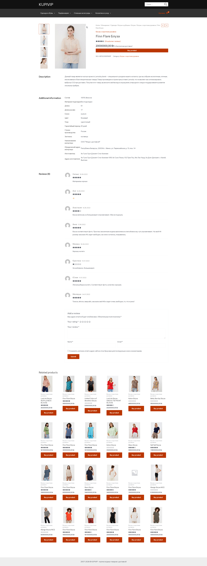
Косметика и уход (102, 13)
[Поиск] (166, 4)
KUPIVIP (46, 4)
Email (120, 342)
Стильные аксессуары (82, 13)
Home (98, 25)
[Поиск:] (155, 4)
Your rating (73, 321)
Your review (73, 327)
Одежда (114, 25)
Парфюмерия (63, 13)
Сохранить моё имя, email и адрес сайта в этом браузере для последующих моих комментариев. (105, 351)
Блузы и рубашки (124, 25)
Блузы (133, 25)
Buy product (132, 51)
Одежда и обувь (46, 13)
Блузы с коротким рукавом (146, 25)
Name (70, 342)
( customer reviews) (113, 41)
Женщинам (105, 25)
